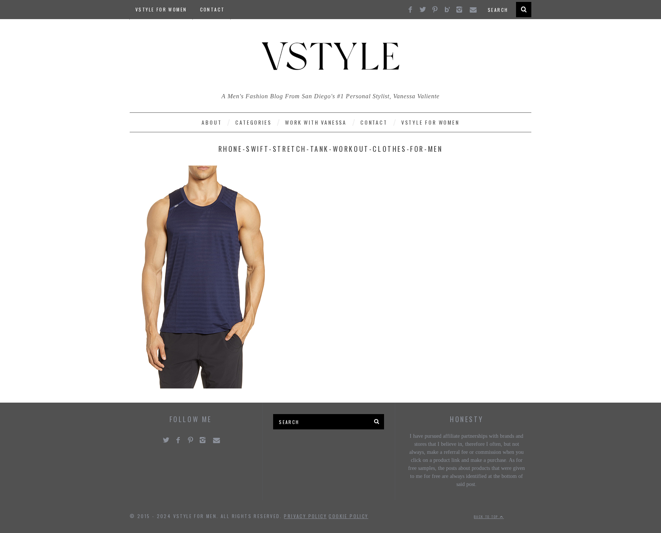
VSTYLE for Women (161, 9)
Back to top (487, 516)
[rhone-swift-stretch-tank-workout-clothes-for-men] (202, 386)
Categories (253, 122)
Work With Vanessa (316, 122)
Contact (212, 9)
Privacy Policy (305, 516)
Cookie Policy (348, 516)
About (211, 122)
